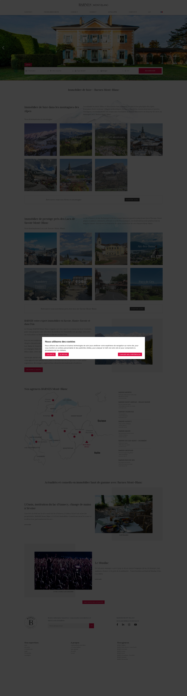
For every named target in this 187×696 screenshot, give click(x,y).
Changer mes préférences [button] (130, 354)
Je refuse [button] (63, 354)
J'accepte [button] (50, 354)
